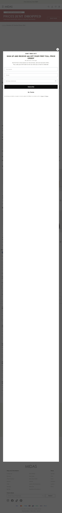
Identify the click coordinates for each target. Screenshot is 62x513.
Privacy (46, 96)
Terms (42, 96)
